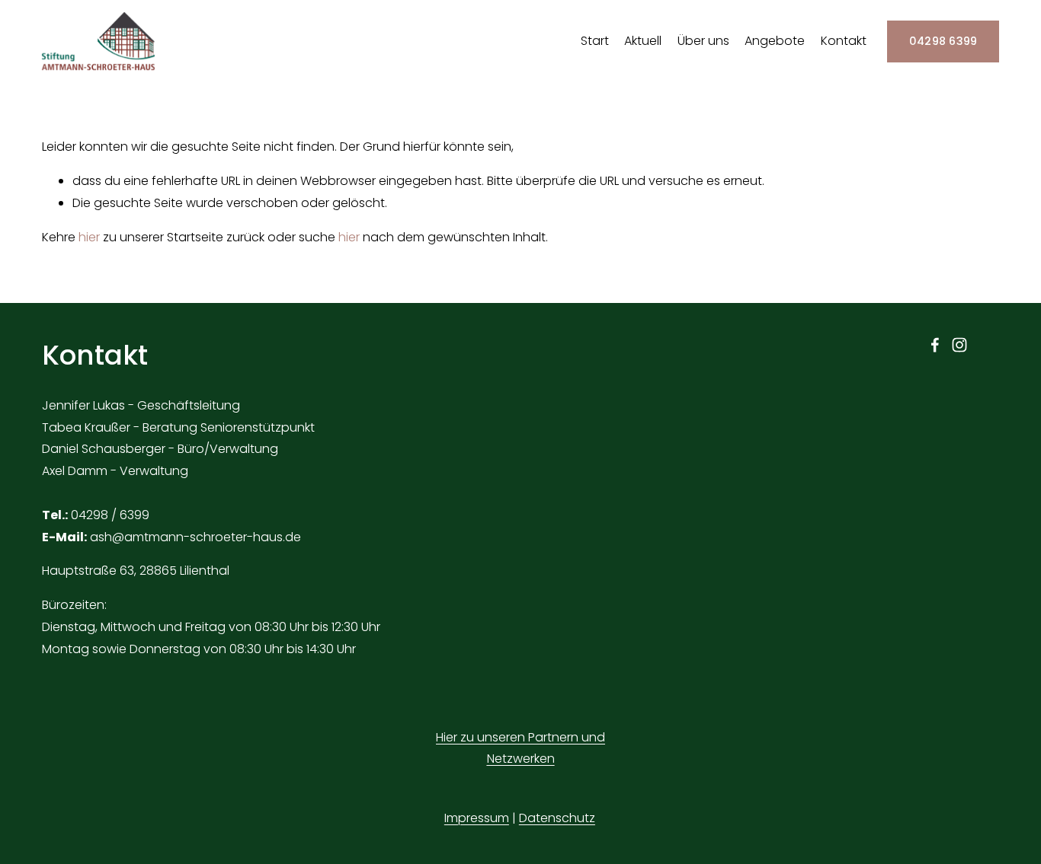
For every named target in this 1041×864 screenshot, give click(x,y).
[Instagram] (959, 344)
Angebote (775, 40)
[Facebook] (935, 344)
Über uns (703, 40)
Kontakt (843, 40)
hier (89, 237)
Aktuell (642, 40)
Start (595, 40)
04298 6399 (943, 41)
